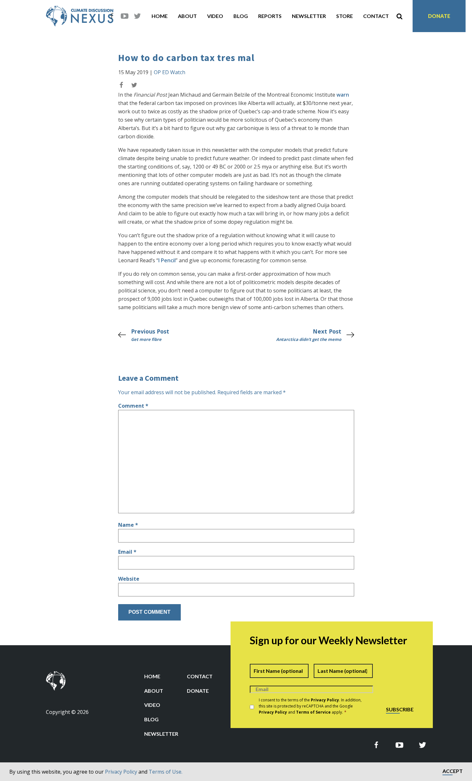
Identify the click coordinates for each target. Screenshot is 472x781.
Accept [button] (452, 771)
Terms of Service (313, 712)
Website (128, 578)
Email (127, 551)
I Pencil (167, 260)
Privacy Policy (121, 771)
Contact (376, 16)
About (187, 16)
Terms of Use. (165, 771)
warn (343, 94)
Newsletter (309, 16)
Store (344, 16)
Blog (240, 16)
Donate (439, 16)
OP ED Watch (169, 72)
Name (128, 524)
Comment (133, 405)
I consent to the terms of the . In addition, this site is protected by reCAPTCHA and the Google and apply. (310, 706)
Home (160, 16)
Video (215, 16)
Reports (270, 16)
